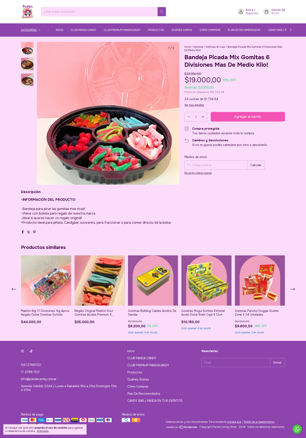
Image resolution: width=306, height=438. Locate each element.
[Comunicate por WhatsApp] (297, 429)
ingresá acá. (234, 422)
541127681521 (31, 365)
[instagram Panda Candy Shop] (22, 351)
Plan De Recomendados (244, 30)
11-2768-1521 (30, 372)
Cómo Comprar (210, 30)
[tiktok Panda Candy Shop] (31, 351)
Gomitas (198, 47)
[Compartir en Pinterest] (34, 232)
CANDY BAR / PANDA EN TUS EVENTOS (155, 401)
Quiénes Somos (182, 30)
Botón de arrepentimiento (259, 422)
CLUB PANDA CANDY (83, 30)
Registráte (252, 13)
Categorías (29, 30)
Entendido (43, 431)
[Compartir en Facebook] (23, 232)
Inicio (59, 30)
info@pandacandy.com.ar (38, 379)
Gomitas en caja (215, 47)
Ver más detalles (194, 105)
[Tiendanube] (182, 428)
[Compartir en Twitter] (29, 232)
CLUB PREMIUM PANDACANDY (122, 30)
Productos (156, 30)
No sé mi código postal (198, 173)
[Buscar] (162, 11)
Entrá (249, 10)
